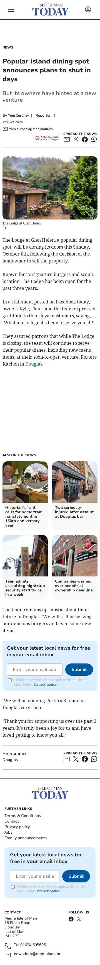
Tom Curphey (18, 115)
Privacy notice (45, 684)
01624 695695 (33, 945)
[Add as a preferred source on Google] (47, 138)
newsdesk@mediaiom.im (37, 954)
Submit (79, 670)
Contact (11, 821)
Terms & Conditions (22, 815)
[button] (11, 9)
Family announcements (25, 838)
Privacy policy (17, 826)
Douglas (33, 364)
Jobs (8, 832)
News (7, 47)
